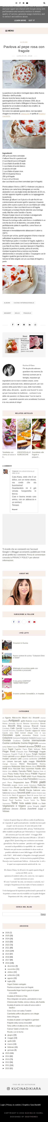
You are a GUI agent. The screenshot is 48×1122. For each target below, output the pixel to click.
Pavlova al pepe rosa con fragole (20, 987)
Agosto (8, 718)
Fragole (27, 313)
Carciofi (19, 728)
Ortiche (4, 771)
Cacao (43, 726)
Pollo (25, 779)
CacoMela (5, 728)
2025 (7, 936)
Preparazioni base (21, 782)
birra (4, 726)
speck (35, 798)
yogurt (43, 806)
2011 (7, 1065)
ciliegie (30, 733)
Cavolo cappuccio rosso (35, 731)
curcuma (42, 743)
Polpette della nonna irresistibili (19, 1023)
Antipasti (14, 720)
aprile (23, 721)
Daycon (15, 747)
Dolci (17, 313)
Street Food (7, 800)
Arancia (29, 721)
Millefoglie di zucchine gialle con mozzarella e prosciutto (25, 669)
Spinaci (43, 798)
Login (2, 1105)
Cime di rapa (40, 733)
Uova (34, 803)
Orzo (9, 771)
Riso (39, 788)
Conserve (24, 738)
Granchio (37, 756)
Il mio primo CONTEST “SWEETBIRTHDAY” (22, 682)
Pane (29, 771)
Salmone (36, 790)
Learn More (20, 20)
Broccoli (35, 726)
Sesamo (5, 798)
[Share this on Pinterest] (24, 324)
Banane (26, 723)
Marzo (21, 764)
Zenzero (15, 809)
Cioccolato (7, 735)
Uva (39, 803)
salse (43, 790)
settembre (13, 798)
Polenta (20, 779)
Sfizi (21, 797)
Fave (30, 749)
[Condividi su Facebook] (13, 324)
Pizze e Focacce (9, 779)
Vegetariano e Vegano (14, 806)
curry (4, 747)
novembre (30, 769)
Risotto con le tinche (15, 1032)
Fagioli (10, 749)
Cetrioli (23, 733)
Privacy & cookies (13, 1105)
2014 (7, 1056)
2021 (7, 948)
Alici (30, 718)
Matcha (43, 764)
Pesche (17, 776)
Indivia (43, 756)
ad (3, 718)
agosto (10, 978)
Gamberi (42, 754)
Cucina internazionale (24, 303)
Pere (4, 776)
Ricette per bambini (22, 787)
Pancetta (22, 771)
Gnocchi (30, 756)
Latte (20, 759)
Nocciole (16, 769)
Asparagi (42, 721)
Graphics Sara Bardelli (31, 1105)
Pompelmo (42, 779)
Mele (23, 766)
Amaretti (36, 718)
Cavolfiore (20, 731)
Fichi (44, 749)
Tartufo (32, 800)
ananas (43, 718)
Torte (14, 803)
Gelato (5, 756)
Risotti (22, 790)
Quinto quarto (23, 785)
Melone (28, 766)
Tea (38, 800)
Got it (32, 20)
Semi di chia (6, 795)
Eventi (4, 749)
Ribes (11, 788)
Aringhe (35, 721)
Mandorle (41, 761)
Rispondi (14, 509)
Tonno (43, 800)
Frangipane (6, 754)
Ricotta (34, 787)
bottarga (26, 726)
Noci (23, 769)
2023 (7, 942)
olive (44, 769)
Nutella (38, 769)
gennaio (11, 756)
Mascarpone (32, 764)
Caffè (12, 728)
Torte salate (25, 803)
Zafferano (6, 809)
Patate (34, 773)
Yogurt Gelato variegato (16, 984)
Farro (25, 749)
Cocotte (43, 735)
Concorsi (16, 738)
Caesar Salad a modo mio (17, 1029)
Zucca (23, 808)
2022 (7, 945)
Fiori (26, 752)
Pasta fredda (13, 774)
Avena (4, 723)
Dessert (7, 313)
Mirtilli (4, 769)
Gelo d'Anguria (13, 1017)
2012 (7, 1062)
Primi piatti (38, 782)
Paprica (36, 771)
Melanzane (15, 766)
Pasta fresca (25, 774)
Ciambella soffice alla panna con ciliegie (23, 1014)
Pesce (10, 776)
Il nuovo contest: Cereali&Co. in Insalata (28, 694)
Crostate (6, 740)
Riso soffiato (13, 790)
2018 (7, 957)
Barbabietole (35, 723)
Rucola (29, 790)
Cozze (38, 738)
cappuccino (25, 114)
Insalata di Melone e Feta (17, 996)
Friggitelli (14, 754)
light (3, 761)
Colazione (7, 738)
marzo (10, 1044)
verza (29, 806)
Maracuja (13, 764)
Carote (35, 728)
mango (5, 764)
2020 (7, 951)
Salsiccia (6, 793)
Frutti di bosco (24, 754)
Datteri (9, 747)
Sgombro (28, 798)
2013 (7, 1059)
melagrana (6, 766)
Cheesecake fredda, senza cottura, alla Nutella (26, 1002)
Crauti (43, 738)
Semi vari (42, 795)
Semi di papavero (19, 795)
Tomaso (15, 471)
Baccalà (19, 723)
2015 (7, 1053)
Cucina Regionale (29, 743)
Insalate (5, 759)
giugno (23, 756)
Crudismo (17, 741)
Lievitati (42, 758)
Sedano (33, 793)
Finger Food (8, 751)
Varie (43, 803)
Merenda (41, 766)
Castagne (42, 728)
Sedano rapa (41, 793)
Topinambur (6, 803)
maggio (32, 761)
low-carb (17, 761)
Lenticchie (33, 759)
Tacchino (18, 800)
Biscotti (11, 726)
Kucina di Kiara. (34, 1113)
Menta (34, 766)
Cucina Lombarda (11, 743)
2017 (7, 960)
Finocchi (19, 752)
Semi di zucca (32, 795)
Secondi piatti (23, 792)
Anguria (5, 721)
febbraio (37, 749)
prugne (14, 785)
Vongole (36, 806)
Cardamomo (27, 728)
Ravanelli (5, 788)
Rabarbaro (33, 785)
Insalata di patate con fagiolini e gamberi (23, 1020)
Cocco (35, 735)
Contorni (32, 738)
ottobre (15, 771)
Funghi (34, 754)
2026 (7, 933)
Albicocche (16, 718)
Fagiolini (18, 749)
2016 (7, 963)
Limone (10, 761)
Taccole (26, 800)
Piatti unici (26, 776)
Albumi (24, 42)
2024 (7, 939)
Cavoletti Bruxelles (9, 731)
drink (44, 747)
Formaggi (33, 751)
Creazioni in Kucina (20, 643)
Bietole (43, 723)
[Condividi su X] (18, 324)
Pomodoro (32, 779)
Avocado (12, 723)
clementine (26, 735)
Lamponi (13, 759)
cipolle (17, 735)
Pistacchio (41, 776)
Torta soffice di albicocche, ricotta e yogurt (24, 1026)
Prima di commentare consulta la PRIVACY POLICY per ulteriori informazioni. (23, 557)
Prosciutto (6, 785)
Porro (10, 782)
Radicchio (42, 785)
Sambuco (13, 793)
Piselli (34, 776)
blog (19, 726)
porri (4, 782)
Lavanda (25, 759)
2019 (7, 954)
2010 (7, 1068)
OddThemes (31, 1117)
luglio (25, 761)
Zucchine (31, 808)
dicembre (30, 746)
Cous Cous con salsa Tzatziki (19, 1011)
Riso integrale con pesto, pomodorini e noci (24, 999)
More (10, 769)
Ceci (17, 733)
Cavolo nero (7, 733)
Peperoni (42, 774)
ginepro (17, 756)
